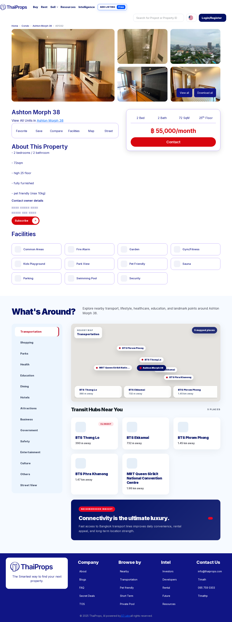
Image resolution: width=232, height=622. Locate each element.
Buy (35, 7)
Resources (68, 7)
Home (15, 26)
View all (184, 92)
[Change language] (191, 18)
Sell (52, 7)
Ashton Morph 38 (42, 26)
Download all (205, 92)
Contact (173, 142)
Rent (44, 7)
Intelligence (86, 7)
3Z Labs (125, 615)
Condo (25, 26)
